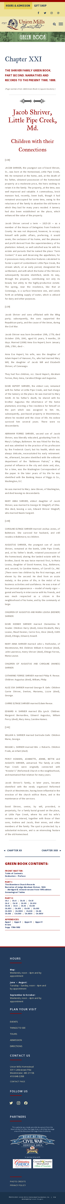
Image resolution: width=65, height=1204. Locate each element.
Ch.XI (23, 905)
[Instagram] (51, 13)
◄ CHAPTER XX (12, 850)
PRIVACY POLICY (18, 1185)
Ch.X (15, 905)
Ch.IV (31, 900)
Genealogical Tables (15, 892)
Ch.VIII (33, 903)
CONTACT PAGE (17, 1081)
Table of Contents (14, 873)
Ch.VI (15, 903)
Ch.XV (27, 908)
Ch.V (7, 903)
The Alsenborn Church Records (20, 884)
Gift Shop (40, 5)
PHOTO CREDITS (18, 1181)
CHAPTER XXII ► (52, 850)
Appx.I (8, 922)
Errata (8, 924)
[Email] (58, 13)
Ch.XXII (17, 913)
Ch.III (22, 900)
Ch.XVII (8, 911)
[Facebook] (38, 13)
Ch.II (14, 900)
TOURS (13, 1033)
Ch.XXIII (28, 913)
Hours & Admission (18, 5)
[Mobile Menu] (60, 24)
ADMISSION (16, 1040)
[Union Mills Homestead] (28, 25)
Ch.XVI (36, 908)
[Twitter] (45, 13)
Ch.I (7, 900)
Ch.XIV (18, 908)
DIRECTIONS (16, 1046)
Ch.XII (32, 905)
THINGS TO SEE (18, 1027)
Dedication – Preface (15, 876)
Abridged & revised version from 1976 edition (29, 889)
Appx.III (28, 922)
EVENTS (14, 1021)
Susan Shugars (37, 1199)
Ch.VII (24, 903)
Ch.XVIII (19, 911)
